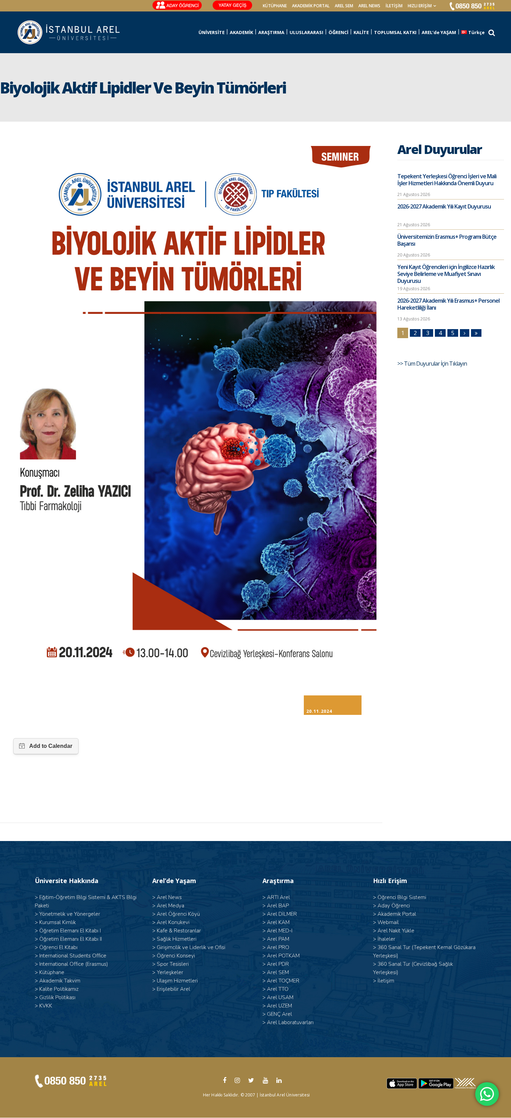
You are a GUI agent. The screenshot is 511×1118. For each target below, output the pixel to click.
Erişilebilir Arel (173, 989)
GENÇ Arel (279, 1014)
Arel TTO (278, 989)
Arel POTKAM (283, 955)
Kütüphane (51, 972)
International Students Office (72, 955)
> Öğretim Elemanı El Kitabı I (68, 930)
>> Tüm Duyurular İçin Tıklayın (432, 363)
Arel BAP (278, 905)
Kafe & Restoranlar (179, 930)
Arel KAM (278, 922)
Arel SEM (344, 6)
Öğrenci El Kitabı (58, 947)
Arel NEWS (369, 6)
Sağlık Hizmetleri (176, 939)
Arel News (169, 897)
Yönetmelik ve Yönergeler (69, 914)
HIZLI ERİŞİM (420, 6)
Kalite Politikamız (59, 989)
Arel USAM (280, 997)
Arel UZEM (279, 1005)
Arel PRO (278, 947)
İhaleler (386, 939)
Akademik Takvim (59, 980)
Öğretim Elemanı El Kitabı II (70, 939)
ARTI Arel (278, 897)
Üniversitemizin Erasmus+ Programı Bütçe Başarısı (446, 240)
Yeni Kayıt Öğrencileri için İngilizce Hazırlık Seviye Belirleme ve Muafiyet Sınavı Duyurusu (446, 274)
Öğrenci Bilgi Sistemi (402, 897)
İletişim (394, 6)
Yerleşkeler (170, 972)
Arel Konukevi (173, 922)
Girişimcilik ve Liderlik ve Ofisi (191, 947)
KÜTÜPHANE (275, 6)
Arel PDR (278, 964)
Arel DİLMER (282, 914)
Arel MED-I (279, 930)
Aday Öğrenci (394, 905)
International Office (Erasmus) (73, 964)
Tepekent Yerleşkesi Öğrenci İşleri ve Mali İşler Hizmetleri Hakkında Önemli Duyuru (446, 179)
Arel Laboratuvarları (290, 1022)
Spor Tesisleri (173, 964)
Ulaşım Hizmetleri (177, 980)
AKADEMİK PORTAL (311, 6)
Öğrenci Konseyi (176, 955)
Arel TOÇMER (283, 980)
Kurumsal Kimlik (57, 922)
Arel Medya (170, 905)
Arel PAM (278, 939)
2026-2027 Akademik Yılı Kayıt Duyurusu (444, 206)
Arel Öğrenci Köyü (178, 914)
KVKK (45, 1005)
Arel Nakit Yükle (396, 930)
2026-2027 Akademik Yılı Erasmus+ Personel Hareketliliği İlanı (448, 304)
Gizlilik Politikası (57, 997)
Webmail (388, 922)
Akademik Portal (397, 914)
